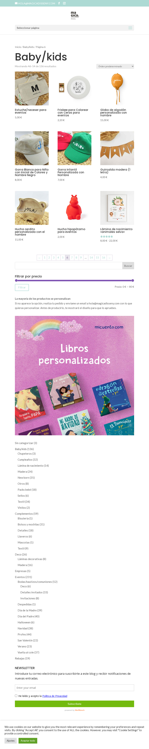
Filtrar (22, 287)
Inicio (18, 46)
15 (97, 257)
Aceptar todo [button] (28, 740)
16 (103, 257)
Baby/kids (28, 46)
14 (91, 257)
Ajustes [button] (11, 740)
